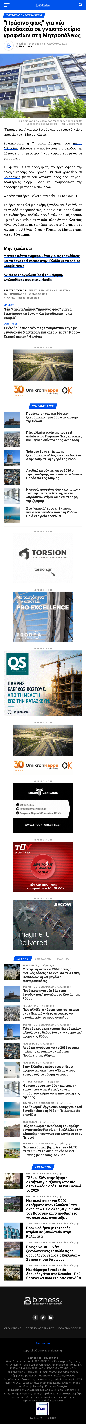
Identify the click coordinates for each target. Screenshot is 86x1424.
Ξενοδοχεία (38, 294)
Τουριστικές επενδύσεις (22, 297)
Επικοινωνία (43, 1343)
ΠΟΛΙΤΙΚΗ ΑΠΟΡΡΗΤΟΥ (40, 1328)
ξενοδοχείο (12, 177)
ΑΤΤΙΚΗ (65, 290)
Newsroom (25, 46)
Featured (37, 290)
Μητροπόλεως (15, 294)
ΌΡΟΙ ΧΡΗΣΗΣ (12, 1328)
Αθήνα (52, 290)
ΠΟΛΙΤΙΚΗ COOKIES (70, 1328)
